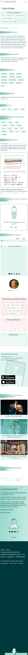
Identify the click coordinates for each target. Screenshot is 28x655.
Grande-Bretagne (14, 505)
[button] (3, 259)
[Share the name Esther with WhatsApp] (14, 274)
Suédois (19, 83)
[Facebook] (12, 532)
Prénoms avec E (10, 15)
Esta (4, 109)
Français (12, 77)
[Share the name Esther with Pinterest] (16, 274)
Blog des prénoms (5, 512)
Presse (8, 549)
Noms (3, 15)
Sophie (23, 131)
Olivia (17, 122)
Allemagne (16, 501)
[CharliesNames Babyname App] (9, 1)
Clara (10, 128)
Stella (11, 131)
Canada (16, 503)
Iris (17, 131)
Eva (22, 128)
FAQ (24, 554)
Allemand (4, 73)
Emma (10, 122)
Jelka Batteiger (16, 290)
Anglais (12, 73)
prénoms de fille (17, 497)
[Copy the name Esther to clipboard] (19, 274)
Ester (10, 109)
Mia (8, 302)
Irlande (21, 505)
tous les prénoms (21, 499)
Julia (10, 311)
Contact (3, 549)
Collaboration (10, 556)
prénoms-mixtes (11, 499)
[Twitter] (10, 532)
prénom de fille (13, 28)
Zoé (14, 311)
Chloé (8, 305)
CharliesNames (4, 478)
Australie (21, 501)
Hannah (4, 131)
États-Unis (16, 506)
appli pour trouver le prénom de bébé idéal (15, 492)
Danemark (22, 503)
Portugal (5, 506)
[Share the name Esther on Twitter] (12, 274)
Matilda (4, 134)
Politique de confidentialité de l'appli (10, 552)
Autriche (3, 503)
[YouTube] (15, 532)
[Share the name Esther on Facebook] (9, 274)
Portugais (4, 83)
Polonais (21, 80)
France (4, 193)
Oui (11, 227)
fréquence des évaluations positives (17, 143)
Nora (4, 128)
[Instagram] (17, 532)
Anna (17, 305)
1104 (16, 21)
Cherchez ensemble (10, 654)
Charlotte (5, 125)
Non (16, 227)
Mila (4, 305)
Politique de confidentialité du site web (11, 554)
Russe (12, 83)
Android (5, 494)
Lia (18, 308)
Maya (18, 311)
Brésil (12, 503)
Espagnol (4, 77)
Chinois (19, 73)
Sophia (23, 302)
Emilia (12, 125)
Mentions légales (20, 556)
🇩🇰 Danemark (4, 240)
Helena (19, 125)
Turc (3, 86)
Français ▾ (14, 537)
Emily (6, 311)
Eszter (16, 109)
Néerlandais (13, 80)
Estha (23, 109)
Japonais (4, 80)
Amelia (22, 305)
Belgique (8, 193)
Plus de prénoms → (13, 313)
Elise (16, 128)
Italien (19, 77)
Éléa (4, 308)
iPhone (11, 494)
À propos (3, 556)
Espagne (3, 505)
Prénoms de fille (20, 15)
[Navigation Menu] (26, 2)
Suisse (13, 193)
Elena (8, 308)
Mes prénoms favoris (21, 654)
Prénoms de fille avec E (7, 18)
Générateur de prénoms (7, 509)
